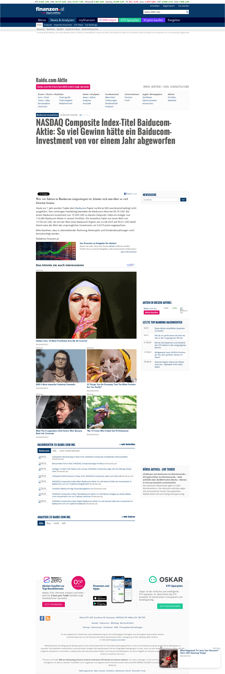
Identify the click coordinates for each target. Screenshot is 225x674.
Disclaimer (108, 627)
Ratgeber (174, 20)
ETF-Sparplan (130, 20)
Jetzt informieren (53, 604)
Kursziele (87, 103)
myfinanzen (87, 20)
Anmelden (154, 5)
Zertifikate (147, 97)
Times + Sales (44, 100)
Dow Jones (110, 617)
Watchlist (172, 100)
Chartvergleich (65, 100)
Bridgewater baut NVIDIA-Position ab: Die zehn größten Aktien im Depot (170, 355)
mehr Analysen (129, 516)
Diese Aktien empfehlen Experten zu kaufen (170, 329)
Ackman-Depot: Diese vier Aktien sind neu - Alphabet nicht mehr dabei (169, 364)
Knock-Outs (147, 103)
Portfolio (172, 97)
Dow (70, 2)
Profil (127, 100)
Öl (127, 2)
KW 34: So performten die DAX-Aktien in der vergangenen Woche (170, 336)
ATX (36, 2)
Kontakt (95, 623)
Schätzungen (111, 100)
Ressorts (41, 29)
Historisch (42, 106)
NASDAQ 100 (121, 617)
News (39, 24)
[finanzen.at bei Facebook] (42, 618)
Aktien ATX (84, 617)
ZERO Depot (109, 20)
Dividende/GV (111, 103)
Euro (142, 2)
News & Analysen (62, 20)
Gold (176, 2)
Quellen (60, 29)
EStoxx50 (89, 2)
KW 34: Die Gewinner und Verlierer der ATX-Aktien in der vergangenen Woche (170, 345)
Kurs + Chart (43, 97)
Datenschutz (96, 627)
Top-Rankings (91, 24)
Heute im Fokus (73, 29)
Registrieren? (169, 5)
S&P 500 (141, 617)
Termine (128, 97)
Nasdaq (108, 2)
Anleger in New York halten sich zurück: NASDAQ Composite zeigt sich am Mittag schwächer (92, 470)
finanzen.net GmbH (117, 640)
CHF (159, 2)
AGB (116, 627)
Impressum (104, 623)
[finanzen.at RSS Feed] (48, 618)
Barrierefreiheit (126, 623)
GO (183, 199)
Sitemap (86, 627)
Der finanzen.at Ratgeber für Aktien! (98, 243)
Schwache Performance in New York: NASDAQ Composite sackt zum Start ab (86, 476)
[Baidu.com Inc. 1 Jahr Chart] (185, 310)
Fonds (143, 671)
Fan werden (183, 5)
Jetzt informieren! (129, 251)
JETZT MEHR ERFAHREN (170, 606)
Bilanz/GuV (110, 97)
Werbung (115, 623)
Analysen (48, 24)
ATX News (78, 24)
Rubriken (51, 29)
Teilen (129, 194)
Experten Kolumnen (63, 24)
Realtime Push (65, 103)
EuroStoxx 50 (99, 617)
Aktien (112, 246)
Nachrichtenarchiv (90, 29)
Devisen (102, 671)
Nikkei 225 (132, 617)
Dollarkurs (110, 671)
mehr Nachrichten (128, 444)
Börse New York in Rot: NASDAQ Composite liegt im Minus (78, 463)
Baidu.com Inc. (150, 308)
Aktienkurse (120, 671)
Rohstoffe (136, 671)
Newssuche (149, 195)
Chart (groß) (64, 97)
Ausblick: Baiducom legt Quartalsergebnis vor (72, 488)
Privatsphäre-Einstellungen (131, 627)
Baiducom (80, 208)
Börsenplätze (44, 103)
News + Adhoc (89, 97)
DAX (52, 2)
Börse (42, 20)
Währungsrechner (86, 671)
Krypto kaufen (153, 20)
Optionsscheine (149, 100)
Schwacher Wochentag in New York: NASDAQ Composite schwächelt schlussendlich (90, 456)
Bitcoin (128, 671)
